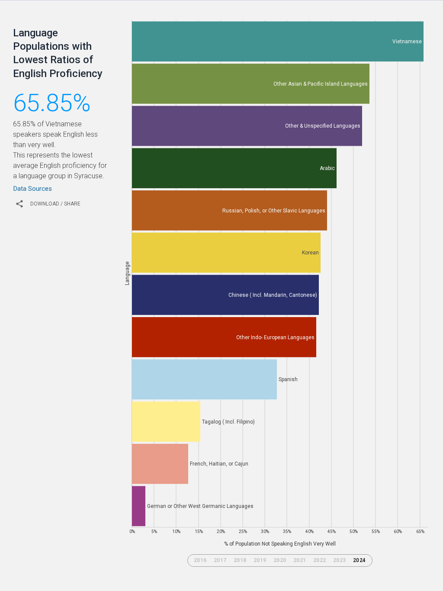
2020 (279, 560)
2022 (319, 560)
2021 (299, 560)
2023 (339, 560)
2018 (240, 560)
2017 (220, 560)
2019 (260, 560)
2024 (359, 560)
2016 (200, 560)
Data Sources (32, 189)
